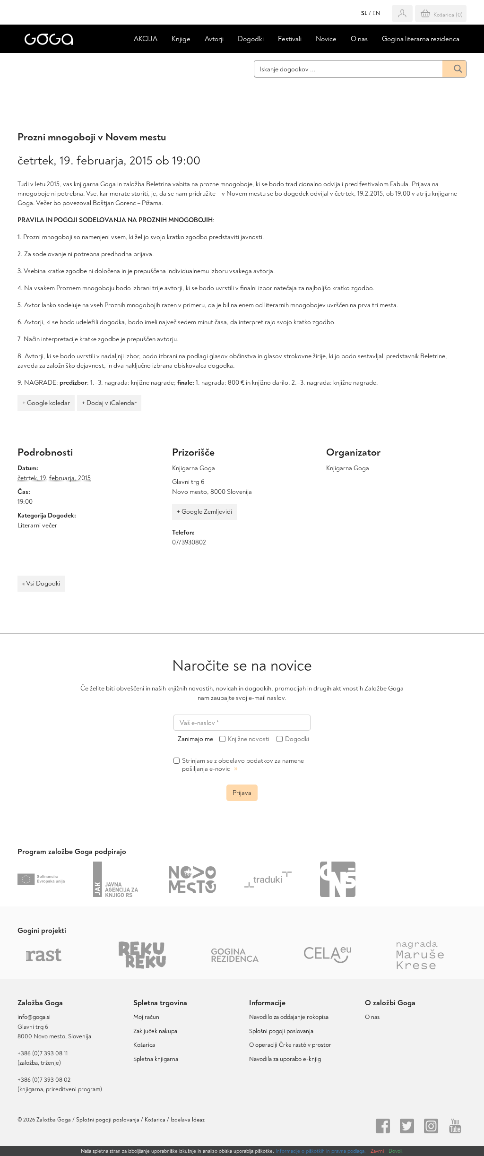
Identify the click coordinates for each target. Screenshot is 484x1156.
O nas (359, 39)
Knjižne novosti (248, 739)
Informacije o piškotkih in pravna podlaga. (321, 1151)
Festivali (290, 39)
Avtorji (214, 39)
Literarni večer (37, 525)
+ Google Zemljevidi (204, 512)
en (376, 13)
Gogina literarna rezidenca (420, 39)
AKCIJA (145, 39)
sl (364, 13)
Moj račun (146, 1017)
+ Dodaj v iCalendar (109, 403)
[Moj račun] (402, 13)
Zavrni (377, 1151)
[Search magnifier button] (454, 68)
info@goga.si (34, 1017)
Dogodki (251, 39)
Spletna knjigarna (155, 1059)
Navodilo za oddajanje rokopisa (290, 1017)
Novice (326, 39)
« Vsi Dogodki (41, 583)
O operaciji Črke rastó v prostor (290, 1045)
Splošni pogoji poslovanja (281, 1031)
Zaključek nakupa (155, 1031)
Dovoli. (396, 1151)
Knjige (181, 39)
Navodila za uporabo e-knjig (285, 1059)
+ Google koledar (46, 403)
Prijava (242, 793)
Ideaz (198, 1119)
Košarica (144, 1045)
